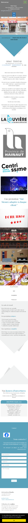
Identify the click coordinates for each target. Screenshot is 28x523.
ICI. (13, 510)
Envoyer (14, 480)
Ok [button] (14, 520)
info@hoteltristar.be (6, 10)
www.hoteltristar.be (6, 65)
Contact (14, 428)
